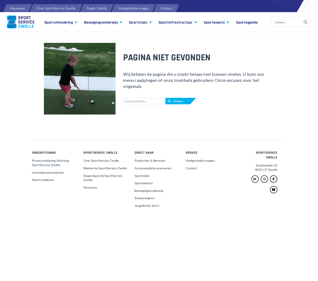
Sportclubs (138, 22)
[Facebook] (273, 179)
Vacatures (90, 187)
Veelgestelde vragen (133, 8)
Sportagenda (247, 22)
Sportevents (215, 22)
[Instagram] (264, 179)
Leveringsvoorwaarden (48, 172)
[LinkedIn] (255, 179)
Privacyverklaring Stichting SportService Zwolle (50, 163)
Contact (166, 8)
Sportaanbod (144, 183)
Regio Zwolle (97, 8)
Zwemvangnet (145, 198)
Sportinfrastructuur (176, 22)
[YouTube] (273, 189)
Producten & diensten (150, 160)
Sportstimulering (59, 22)
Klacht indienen (43, 180)
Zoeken (177, 101)
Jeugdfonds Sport (147, 205)
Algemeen (17, 8)
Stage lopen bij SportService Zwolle (103, 178)
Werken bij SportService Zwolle (105, 168)
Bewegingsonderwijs (101, 22)
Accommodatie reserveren (153, 168)
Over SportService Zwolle (56, 8)
